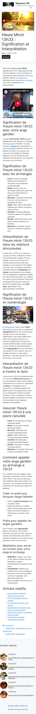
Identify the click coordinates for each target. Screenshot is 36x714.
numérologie (9, 327)
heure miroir (17, 68)
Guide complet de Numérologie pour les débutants (21, 677)
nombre (15, 329)
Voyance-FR (22, 3)
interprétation (20, 80)
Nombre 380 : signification (15, 634)
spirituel (14, 279)
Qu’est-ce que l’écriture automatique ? (21, 695)
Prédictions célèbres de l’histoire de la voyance (21, 668)
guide (5, 153)
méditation (7, 483)
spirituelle (29, 80)
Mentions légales (18, 705)
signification (22, 78)
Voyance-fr (6, 57)
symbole (6, 256)
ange (31, 75)
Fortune (26, 379)
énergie (22, 151)
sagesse (13, 146)
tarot (4, 381)
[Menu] (30, 7)
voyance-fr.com (21, 709)
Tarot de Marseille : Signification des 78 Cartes (21, 658)
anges (23, 474)
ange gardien (11, 144)
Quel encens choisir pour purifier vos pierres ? (20, 686)
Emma (4, 53)
